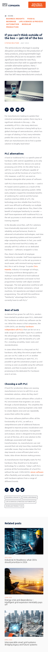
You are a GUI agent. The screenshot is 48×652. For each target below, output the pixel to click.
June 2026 (8, 597)
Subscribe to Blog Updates (37, 5)
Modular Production (14, 506)
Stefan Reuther (12, 43)
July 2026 (8, 557)
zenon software (37, 472)
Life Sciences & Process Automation (20, 501)
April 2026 (8, 639)
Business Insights (15, 19)
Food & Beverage (30, 497)
